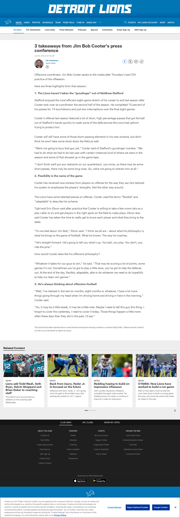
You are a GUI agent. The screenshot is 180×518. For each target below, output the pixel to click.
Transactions (73, 458)
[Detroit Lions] (90, 494)
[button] (86, 410)
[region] (90, 507)
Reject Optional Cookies (137, 507)
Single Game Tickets (101, 445)
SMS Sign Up (45, 454)
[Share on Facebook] (124, 63)
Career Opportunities (45, 445)
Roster (73, 435)
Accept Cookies (161, 507)
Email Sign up (45, 449)
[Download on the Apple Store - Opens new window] (80, 481)
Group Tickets (101, 454)
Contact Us (45, 435)
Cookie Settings (114, 507)
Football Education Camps (133, 440)
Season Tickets (101, 440)
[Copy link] (141, 61)
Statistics (73, 454)
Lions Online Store (133, 435)
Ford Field (133, 445)
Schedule (73, 440)
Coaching (73, 445)
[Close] (175, 507)
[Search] (125, 22)
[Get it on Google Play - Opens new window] (99, 482)
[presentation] (175, 410)
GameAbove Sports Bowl (133, 449)
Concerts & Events (133, 454)
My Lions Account (101, 435)
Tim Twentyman (52, 60)
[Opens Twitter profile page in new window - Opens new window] (47, 66)
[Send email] (136, 63)
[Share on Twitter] (130, 63)
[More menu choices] (100, 22)
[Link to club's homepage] (7, 22)
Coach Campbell (73, 449)
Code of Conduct (44, 463)
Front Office (44, 440)
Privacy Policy (45, 458)
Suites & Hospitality (101, 449)
